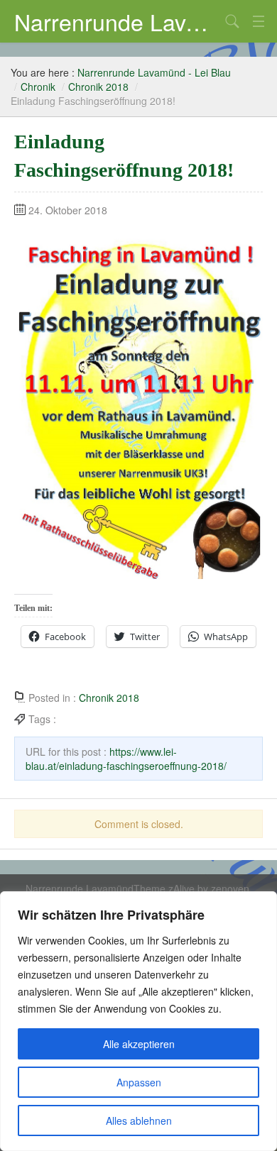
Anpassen (138, 1082)
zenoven (230, 888)
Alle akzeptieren (139, 1044)
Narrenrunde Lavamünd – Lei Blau (117, 21)
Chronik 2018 (98, 86)
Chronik (38, 86)
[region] (138, 1021)
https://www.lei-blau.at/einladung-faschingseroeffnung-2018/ (126, 758)
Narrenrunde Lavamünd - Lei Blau (154, 72)
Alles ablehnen (139, 1120)
